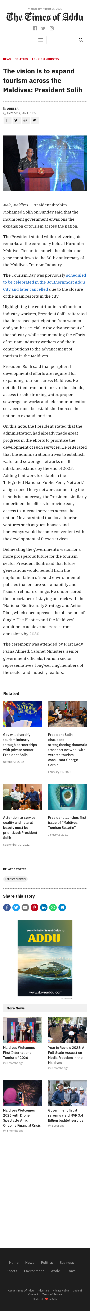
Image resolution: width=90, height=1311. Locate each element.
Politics (21, 59)
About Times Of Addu (21, 1290)
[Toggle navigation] (41, 40)
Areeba (13, 109)
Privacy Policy (61, 1290)
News (7, 59)
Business (67, 1262)
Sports (11, 1271)
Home (14, 1262)
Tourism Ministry (45, 59)
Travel (72, 1271)
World (55, 1271)
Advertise (43, 1290)
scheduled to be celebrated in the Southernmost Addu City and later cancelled (44, 282)
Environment (34, 1271)
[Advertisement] (45, 1193)
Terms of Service (52, 1294)
